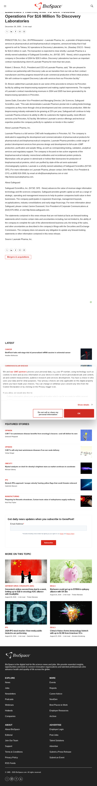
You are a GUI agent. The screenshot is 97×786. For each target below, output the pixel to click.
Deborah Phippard (11, 437)
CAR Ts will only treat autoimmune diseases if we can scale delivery (32, 450)
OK (79, 413)
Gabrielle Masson (11, 486)
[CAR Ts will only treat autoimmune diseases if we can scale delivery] (86, 451)
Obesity (8, 463)
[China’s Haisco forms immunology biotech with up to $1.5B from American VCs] (71, 613)
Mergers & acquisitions (18, 257)
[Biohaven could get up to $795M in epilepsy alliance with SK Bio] (71, 571)
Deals (53, 586)
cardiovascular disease (16, 366)
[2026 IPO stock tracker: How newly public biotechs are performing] (26, 613)
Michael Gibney (10, 469)
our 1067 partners (18, 372)
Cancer (8, 349)
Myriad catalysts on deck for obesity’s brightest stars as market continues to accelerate (40, 467)
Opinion (8, 430)
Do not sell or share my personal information (48, 413)
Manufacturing (12, 496)
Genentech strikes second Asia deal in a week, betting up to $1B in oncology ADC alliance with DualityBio (25, 591)
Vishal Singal (9, 453)
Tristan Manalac (32, 597)
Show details (83, 405)
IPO (6, 480)
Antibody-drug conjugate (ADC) (19, 586)
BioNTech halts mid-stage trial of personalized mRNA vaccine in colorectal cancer (37, 352)
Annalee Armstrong (78, 636)
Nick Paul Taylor (10, 502)
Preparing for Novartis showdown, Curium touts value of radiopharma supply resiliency (40, 500)
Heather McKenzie (11, 355)
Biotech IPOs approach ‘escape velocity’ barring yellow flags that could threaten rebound (41, 483)
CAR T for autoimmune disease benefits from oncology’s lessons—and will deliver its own (41, 434)
